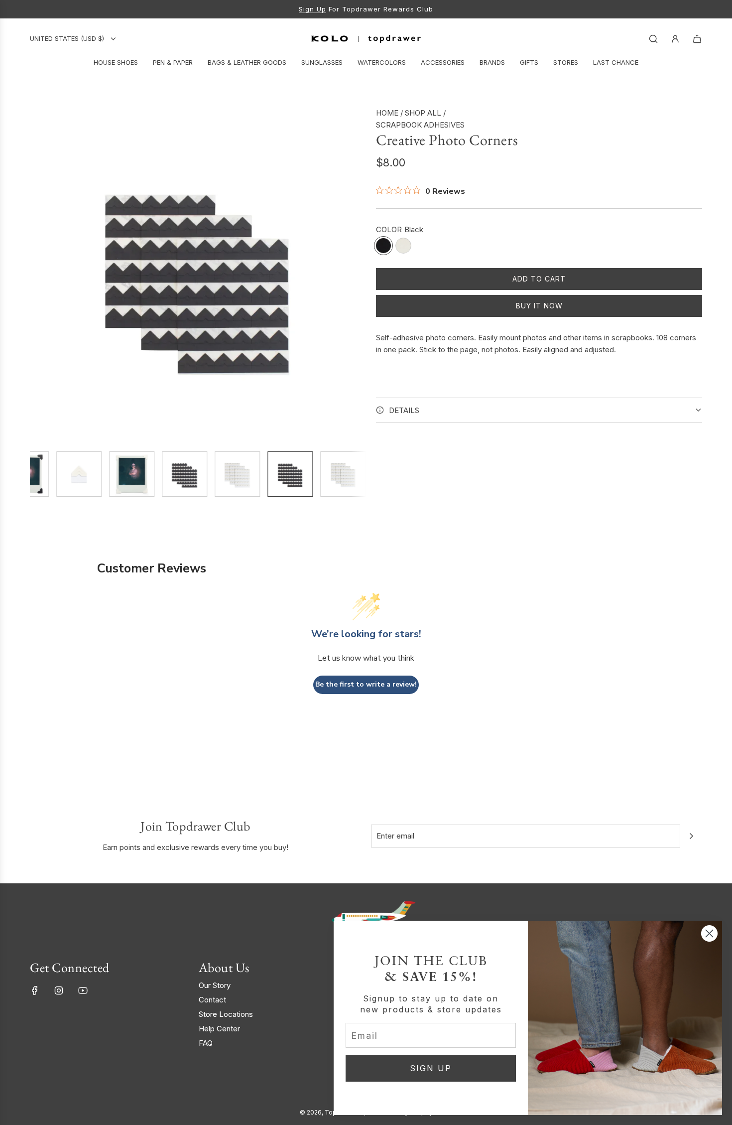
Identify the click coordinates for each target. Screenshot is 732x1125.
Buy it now (539, 305)
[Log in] (675, 39)
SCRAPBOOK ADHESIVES (420, 125)
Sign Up (312, 9)
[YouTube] (83, 990)
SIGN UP (431, 1068)
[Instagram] (59, 990)
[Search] (653, 39)
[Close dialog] (709, 933)
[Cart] (697, 39)
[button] (38, 275)
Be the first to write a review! (366, 684)
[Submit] (691, 836)
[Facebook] (35, 990)
